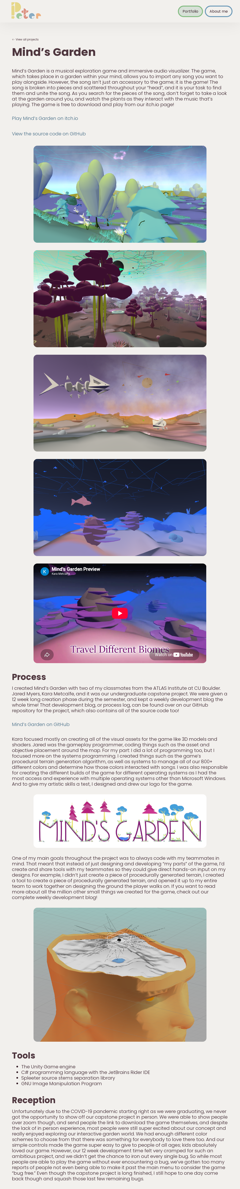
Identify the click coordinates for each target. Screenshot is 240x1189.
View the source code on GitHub (49, 133)
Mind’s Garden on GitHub (41, 724)
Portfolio (190, 11)
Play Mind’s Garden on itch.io (45, 118)
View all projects (27, 39)
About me (219, 11)
